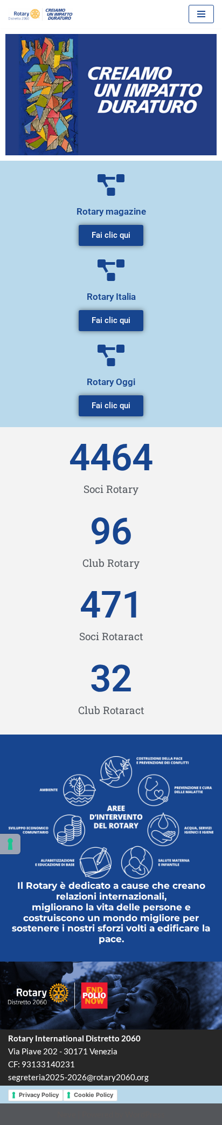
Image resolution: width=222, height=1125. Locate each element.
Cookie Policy (93, 1095)
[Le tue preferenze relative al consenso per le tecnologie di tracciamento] (10, 844)
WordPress (145, 1114)
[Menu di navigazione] (201, 14)
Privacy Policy (39, 1095)
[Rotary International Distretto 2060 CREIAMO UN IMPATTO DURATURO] (40, 14)
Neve (66, 1114)
